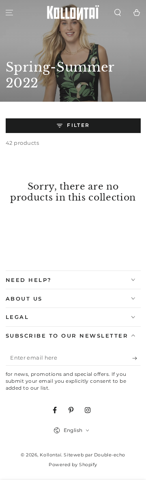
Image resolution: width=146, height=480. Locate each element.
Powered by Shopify (73, 464)
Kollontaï (50, 455)
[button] (117, 13)
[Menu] (9, 13)
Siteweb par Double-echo (94, 455)
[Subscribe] (136, 358)
